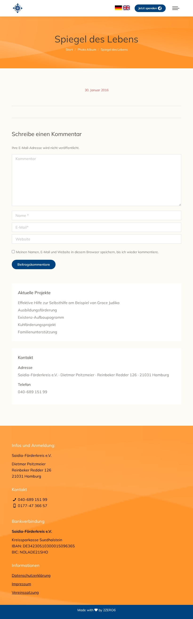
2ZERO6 (109, 610)
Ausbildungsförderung (37, 310)
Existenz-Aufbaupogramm (41, 317)
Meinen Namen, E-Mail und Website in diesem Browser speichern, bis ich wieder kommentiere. (87, 252)
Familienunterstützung (37, 332)
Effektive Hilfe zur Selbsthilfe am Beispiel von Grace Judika (69, 302)
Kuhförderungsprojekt (37, 324)
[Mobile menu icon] (175, 8)
